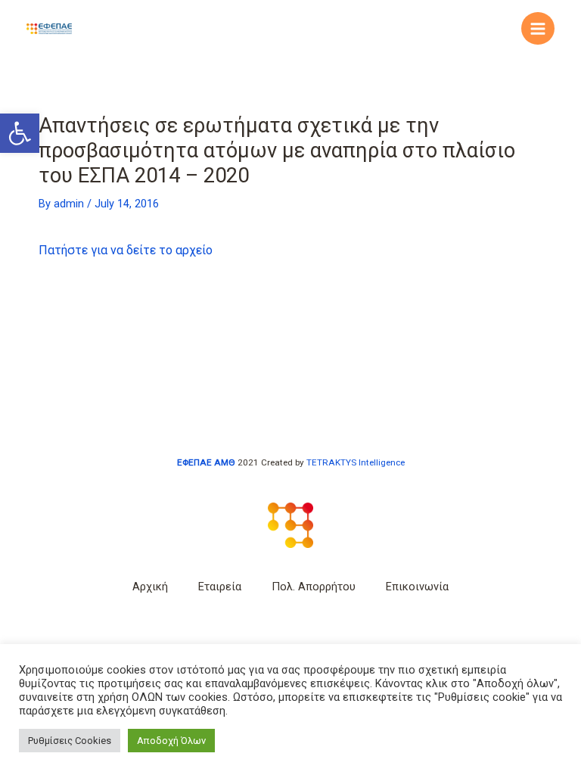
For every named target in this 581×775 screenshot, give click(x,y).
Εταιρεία (219, 586)
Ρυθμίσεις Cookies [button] (69, 740)
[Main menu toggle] (538, 28)
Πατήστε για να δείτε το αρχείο (126, 250)
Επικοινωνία (417, 586)
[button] (19, 133)
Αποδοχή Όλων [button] (171, 740)
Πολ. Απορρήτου (314, 586)
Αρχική (150, 586)
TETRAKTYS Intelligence (355, 462)
